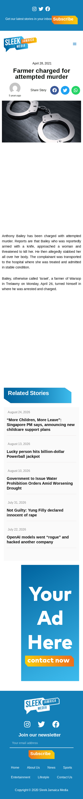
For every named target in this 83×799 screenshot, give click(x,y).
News (51, 767)
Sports (67, 767)
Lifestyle (43, 777)
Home (15, 767)
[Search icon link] (63, 44)
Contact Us (64, 777)
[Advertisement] (41, 186)
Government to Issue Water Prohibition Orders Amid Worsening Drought (40, 483)
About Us (33, 767)
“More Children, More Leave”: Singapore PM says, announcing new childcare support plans (41, 425)
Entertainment (20, 777)
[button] (54, 90)
